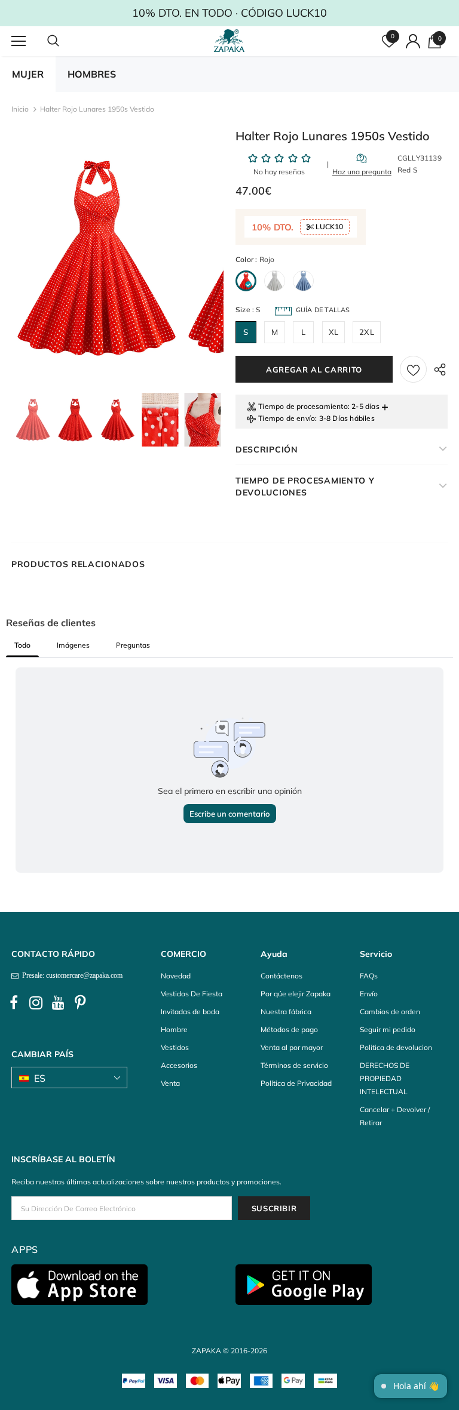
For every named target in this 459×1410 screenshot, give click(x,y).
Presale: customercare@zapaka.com (71, 975)
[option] (96, 259)
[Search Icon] (65, 41)
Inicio (20, 108)
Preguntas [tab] (133, 645)
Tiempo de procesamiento (303, 406)
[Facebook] (14, 1003)
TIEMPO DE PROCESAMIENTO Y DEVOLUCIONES (305, 486)
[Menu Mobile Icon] (18, 41)
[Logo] (231, 40)
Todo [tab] (22, 645)
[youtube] (58, 1003)
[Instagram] (36, 1003)
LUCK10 (328, 226)
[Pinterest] (80, 1003)
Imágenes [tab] (73, 645)
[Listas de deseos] (413, 369)
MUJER (28, 74)
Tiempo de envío (286, 418)
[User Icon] (413, 41)
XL (333, 332)
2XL (366, 332)
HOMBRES (92, 74)
